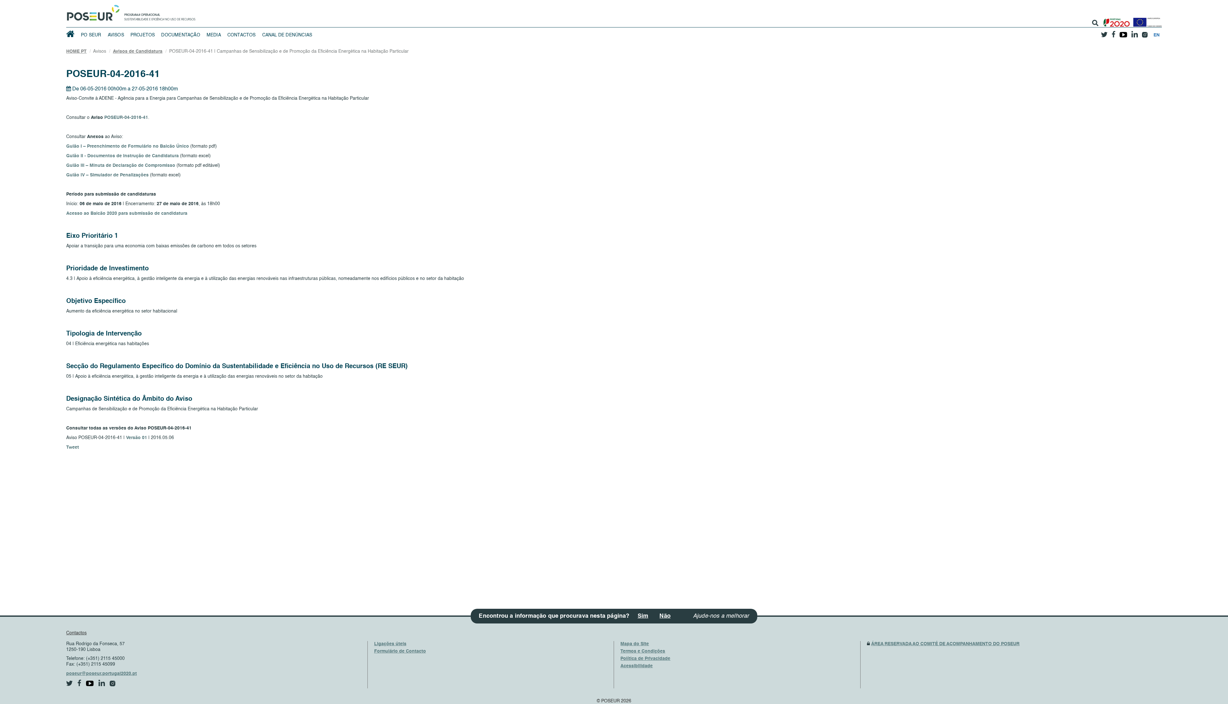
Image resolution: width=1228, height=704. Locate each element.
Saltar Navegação (215, 3)
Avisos (116, 35)
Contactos (241, 35)
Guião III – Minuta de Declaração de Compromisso (120, 165)
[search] (1095, 23)
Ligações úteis (390, 644)
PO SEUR (91, 35)
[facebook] (1113, 32)
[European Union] (1146, 20)
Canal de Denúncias (287, 35)
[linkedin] (1134, 32)
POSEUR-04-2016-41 (126, 117)
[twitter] (1104, 32)
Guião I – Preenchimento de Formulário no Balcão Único (127, 146)
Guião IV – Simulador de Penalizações (107, 175)
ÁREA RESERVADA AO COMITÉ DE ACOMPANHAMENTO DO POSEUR (945, 644)
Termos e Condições (642, 651)
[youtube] (1123, 32)
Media (214, 35)
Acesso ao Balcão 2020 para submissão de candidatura (126, 213)
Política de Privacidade (645, 658)
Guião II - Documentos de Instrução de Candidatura (122, 156)
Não (665, 616)
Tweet (72, 447)
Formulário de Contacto (400, 651)
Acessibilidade (636, 666)
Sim (643, 616)
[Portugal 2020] (1115, 20)
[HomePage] (92, 11)
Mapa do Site (634, 644)
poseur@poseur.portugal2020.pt (101, 673)
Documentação (180, 35)
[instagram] (1145, 32)
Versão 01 (136, 438)
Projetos (142, 35)
